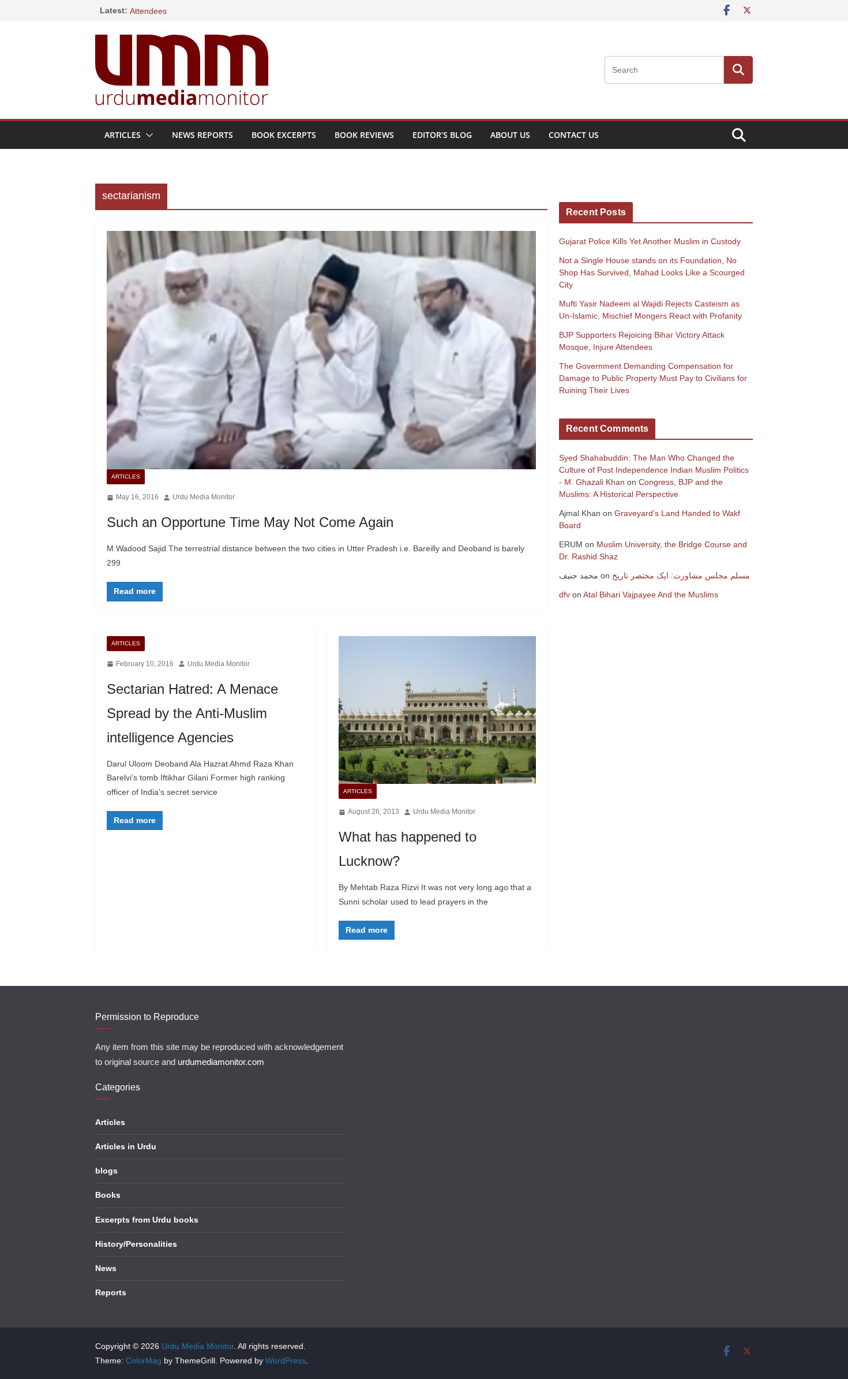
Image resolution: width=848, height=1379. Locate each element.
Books (108, 1194)
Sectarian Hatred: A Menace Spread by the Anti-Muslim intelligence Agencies (192, 713)
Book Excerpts (284, 134)
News (106, 1268)
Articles (122, 134)
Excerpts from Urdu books (146, 1219)
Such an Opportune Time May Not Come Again (250, 522)
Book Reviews (364, 134)
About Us (510, 134)
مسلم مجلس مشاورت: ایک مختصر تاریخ (681, 575)
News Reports (202, 134)
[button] (147, 135)
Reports (110, 1292)
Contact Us (574, 134)
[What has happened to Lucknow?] (437, 710)
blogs (106, 1170)
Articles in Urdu (125, 1146)
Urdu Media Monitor (203, 497)
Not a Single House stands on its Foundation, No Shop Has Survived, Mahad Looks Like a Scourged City (652, 272)
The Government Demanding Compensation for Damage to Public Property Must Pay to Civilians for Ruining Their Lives (653, 378)
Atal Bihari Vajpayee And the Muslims (650, 594)
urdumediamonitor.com (221, 1062)
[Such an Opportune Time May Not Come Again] (321, 350)
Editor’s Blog (442, 134)
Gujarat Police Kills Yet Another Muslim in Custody (650, 241)
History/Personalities (136, 1244)
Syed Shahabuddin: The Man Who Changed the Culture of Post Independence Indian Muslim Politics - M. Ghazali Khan (654, 470)
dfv (564, 594)
